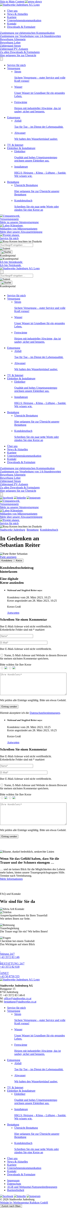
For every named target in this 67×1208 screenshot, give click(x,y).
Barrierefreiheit (15, 1190)
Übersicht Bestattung (36, 190)
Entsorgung (13, 117)
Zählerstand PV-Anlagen (14, 48)
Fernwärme (37, 107)
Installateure (40, 171)
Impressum (13, 1180)
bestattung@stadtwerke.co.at (20, 1001)
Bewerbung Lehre (10, 42)
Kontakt (11, 23)
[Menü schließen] (1, 59)
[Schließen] (1, 494)
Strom (39, 76)
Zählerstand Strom (10, 45)
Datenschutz (14, 1183)
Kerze (19, 560)
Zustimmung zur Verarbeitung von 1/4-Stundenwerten (30, 36)
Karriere (11, 17)
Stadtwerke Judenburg (12, 529)
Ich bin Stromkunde (11, 261)
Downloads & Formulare (21, 26)
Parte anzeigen (8, 556)
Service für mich (16, 65)
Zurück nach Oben (11, 1206)
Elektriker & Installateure (21, 148)
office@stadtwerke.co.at (17, 998)
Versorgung (13, 68)
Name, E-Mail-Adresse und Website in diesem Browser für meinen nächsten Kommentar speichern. (33, 657)
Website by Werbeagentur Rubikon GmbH (24, 1202)
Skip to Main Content (12, 1)
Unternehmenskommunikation (24, 20)
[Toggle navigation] (2, 272)
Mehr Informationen (11, 878)
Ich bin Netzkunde (11, 265)
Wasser (39, 91)
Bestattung (13, 181)
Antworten (13, 612)
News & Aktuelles (17, 13)
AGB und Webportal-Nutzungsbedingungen (32, 1186)
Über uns (12, 10)
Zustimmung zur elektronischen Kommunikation (27, 32)
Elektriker (35, 156)
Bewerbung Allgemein (13, 39)
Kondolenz (6, 560)
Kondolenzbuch (36, 205)
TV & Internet (15, 144)
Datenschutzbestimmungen (45, 712)
